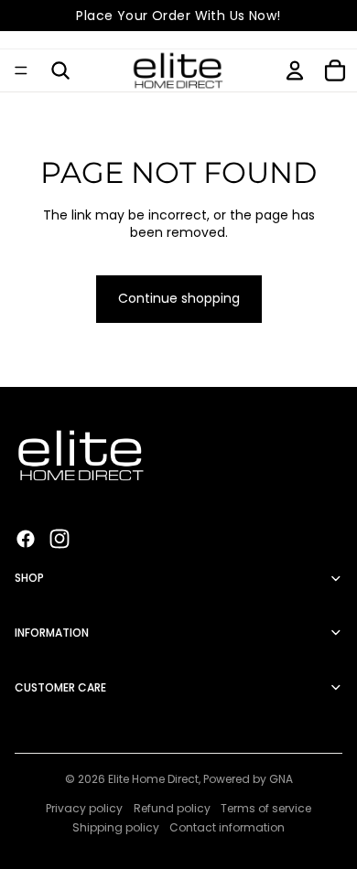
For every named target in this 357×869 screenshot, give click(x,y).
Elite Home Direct (153, 779)
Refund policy (172, 808)
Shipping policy (115, 827)
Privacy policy (84, 808)
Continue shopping (179, 298)
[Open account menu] (295, 70)
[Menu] (21, 70)
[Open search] (60, 70)
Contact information (227, 827)
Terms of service (266, 808)
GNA (281, 779)
